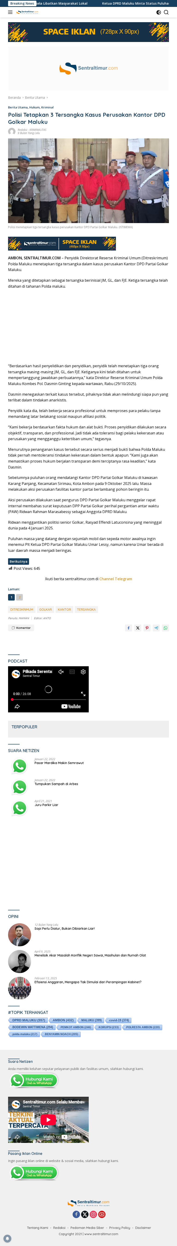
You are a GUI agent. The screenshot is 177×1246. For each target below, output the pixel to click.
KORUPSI (109, 1027)
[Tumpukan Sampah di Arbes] (19, 787)
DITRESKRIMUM (21, 609)
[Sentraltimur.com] (26, 12)
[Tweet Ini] (137, 627)
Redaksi (22, 130)
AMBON (63, 1020)
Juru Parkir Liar (46, 805)
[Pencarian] (166, 12)
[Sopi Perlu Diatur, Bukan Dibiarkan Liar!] (19, 934)
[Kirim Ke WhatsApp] (165, 627)
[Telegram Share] (156, 627)
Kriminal (47, 107)
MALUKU (91, 1020)
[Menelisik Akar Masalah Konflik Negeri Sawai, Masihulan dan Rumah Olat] (19, 961)
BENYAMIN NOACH (61, 1034)
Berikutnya (18, 561)
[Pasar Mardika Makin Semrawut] (19, 766)
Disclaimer (143, 1228)
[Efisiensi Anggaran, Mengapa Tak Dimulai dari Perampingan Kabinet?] (19, 988)
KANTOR (64, 609)
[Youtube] (102, 1215)
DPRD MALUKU (28, 1020)
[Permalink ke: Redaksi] (11, 131)
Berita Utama (18, 107)
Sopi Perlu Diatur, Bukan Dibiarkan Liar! (65, 928)
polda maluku (24, 1034)
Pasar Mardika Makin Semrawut (59, 763)
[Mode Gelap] (158, 12)
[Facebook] (76, 1215)
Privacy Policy (119, 1228)
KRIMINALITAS (38, 130)
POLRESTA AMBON (143, 1027)
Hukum (34, 107)
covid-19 (119, 1020)
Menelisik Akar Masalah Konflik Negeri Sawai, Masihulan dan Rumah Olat (90, 955)
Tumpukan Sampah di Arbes (56, 784)
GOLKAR (45, 609)
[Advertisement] (88, 326)
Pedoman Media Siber (87, 1228)
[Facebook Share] (128, 627)
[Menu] (11, 12)
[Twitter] (84, 1215)
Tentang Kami (37, 1228)
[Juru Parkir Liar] (19, 808)
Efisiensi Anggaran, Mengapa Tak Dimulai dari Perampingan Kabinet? (88, 982)
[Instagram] (93, 1215)
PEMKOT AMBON (76, 1027)
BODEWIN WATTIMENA (32, 1027)
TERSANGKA (86, 609)
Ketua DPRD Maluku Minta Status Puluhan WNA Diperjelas (118, 3)
